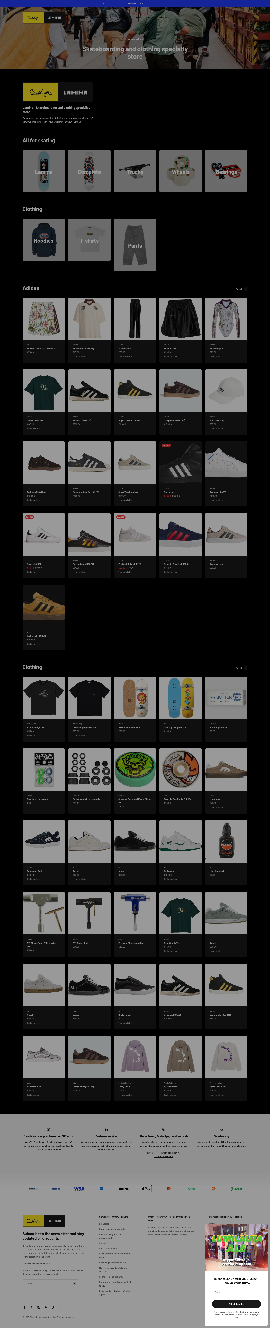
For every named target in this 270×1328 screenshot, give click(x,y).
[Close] (262, 1230)
